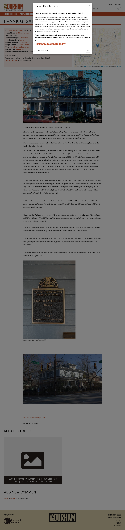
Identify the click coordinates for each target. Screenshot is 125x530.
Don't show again (42, 51)
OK (88, 51)
